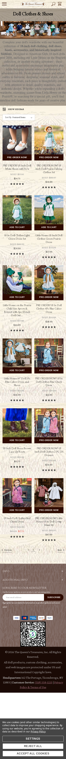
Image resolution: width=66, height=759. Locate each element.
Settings (33, 738)
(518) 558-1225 (43, 682)
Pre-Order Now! (17, 157)
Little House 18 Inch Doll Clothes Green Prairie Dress (49, 239)
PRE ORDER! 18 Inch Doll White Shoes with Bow (17, 167)
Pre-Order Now (48, 157)
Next (60, 550)
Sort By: (8, 117)
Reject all (33, 746)
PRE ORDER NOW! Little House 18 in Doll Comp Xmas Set (49, 521)
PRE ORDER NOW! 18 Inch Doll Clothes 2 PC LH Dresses (49, 452)
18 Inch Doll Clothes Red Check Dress (17, 520)
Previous (8, 550)
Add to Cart (17, 227)
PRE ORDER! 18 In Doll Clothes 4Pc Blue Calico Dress (49, 309)
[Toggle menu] (4, 4)
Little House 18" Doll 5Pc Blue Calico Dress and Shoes (17, 382)
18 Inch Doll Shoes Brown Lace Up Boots (17, 450)
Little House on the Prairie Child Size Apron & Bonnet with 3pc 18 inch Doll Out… (17, 310)
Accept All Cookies (33, 753)
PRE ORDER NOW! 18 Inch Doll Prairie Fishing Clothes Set (49, 169)
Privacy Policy (38, 731)
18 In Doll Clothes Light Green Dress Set (17, 237)
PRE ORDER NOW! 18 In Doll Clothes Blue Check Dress (49, 382)
